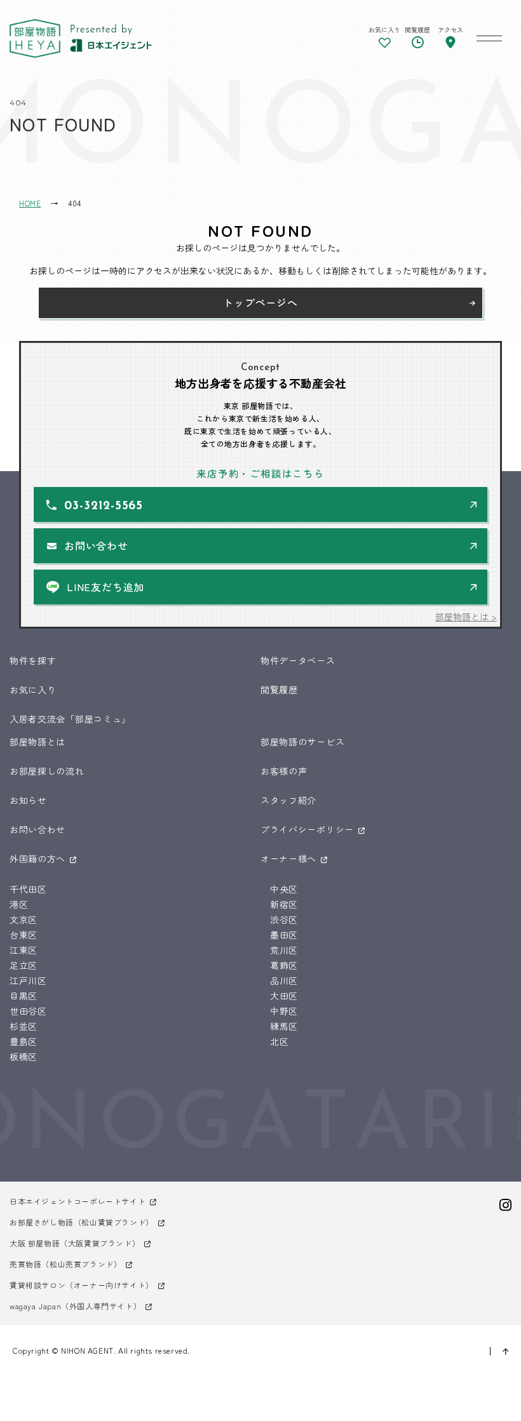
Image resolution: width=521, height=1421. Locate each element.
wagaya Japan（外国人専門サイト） (75, 1305)
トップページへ (260, 302)
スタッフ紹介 (288, 800)
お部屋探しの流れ (47, 770)
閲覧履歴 (279, 689)
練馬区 (284, 1026)
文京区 (23, 919)
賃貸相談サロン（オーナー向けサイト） (82, 1284)
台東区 (23, 934)
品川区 (284, 980)
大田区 (284, 995)
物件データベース (297, 660)
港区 (19, 904)
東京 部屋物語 (35, 38)
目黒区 (23, 995)
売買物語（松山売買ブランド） (65, 1263)
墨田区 (284, 934)
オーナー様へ (288, 858)
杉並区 (23, 1026)
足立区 (23, 965)
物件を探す (33, 660)
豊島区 (23, 1041)
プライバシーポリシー (307, 829)
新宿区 (284, 904)
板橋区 (23, 1056)
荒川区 (284, 949)
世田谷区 (28, 1010)
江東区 (23, 949)
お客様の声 (284, 770)
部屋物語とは (37, 741)
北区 (279, 1041)
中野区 (284, 1010)
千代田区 (28, 888)
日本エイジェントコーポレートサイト (77, 1201)
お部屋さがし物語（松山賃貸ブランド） (82, 1222)
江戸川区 (28, 980)
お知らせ (28, 800)
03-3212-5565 (103, 506)
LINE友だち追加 (105, 586)
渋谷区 (284, 919)
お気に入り (33, 689)
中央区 (284, 888)
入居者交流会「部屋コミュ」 (70, 718)
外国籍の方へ (37, 858)
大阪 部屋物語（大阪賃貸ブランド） (75, 1243)
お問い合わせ (96, 545)
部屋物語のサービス (302, 741)
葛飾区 (284, 965)
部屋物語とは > (466, 616)
